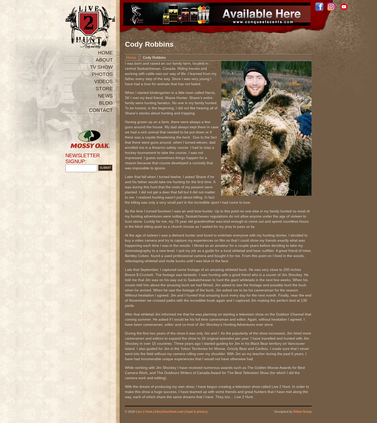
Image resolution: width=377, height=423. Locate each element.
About (104, 60)
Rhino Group (302, 412)
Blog (106, 103)
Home (105, 52)
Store (104, 88)
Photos (102, 74)
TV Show (101, 67)
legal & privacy (197, 412)
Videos (103, 81)
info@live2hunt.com (169, 412)
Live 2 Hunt (144, 412)
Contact (101, 110)
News (105, 96)
